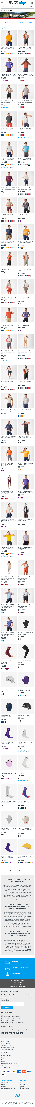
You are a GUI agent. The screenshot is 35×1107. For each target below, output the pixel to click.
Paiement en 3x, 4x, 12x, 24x (9, 1063)
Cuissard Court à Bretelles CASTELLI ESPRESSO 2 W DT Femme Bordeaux (8, 492)
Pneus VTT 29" (5, 1086)
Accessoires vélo (24, 1090)
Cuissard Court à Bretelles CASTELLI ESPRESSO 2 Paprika (8, 296)
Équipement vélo (24, 1088)
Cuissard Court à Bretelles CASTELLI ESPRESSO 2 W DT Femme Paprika (24, 578)
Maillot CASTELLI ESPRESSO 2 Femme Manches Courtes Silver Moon (9, 521)
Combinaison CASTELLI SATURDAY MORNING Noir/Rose (26, 437)
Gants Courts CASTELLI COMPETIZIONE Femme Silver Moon (25, 830)
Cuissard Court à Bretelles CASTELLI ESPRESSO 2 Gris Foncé (7, 383)
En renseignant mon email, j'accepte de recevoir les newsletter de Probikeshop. (17, 999)
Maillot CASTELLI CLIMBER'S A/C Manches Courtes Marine (9, 437)
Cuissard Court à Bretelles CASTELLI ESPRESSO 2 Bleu (24, 188)
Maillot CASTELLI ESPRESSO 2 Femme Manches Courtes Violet (25, 492)
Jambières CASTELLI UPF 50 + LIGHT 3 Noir (25, 661)
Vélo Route (23, 1084)
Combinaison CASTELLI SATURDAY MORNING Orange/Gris (7, 464)
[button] (2, 3)
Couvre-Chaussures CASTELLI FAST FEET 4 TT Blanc (8, 802)
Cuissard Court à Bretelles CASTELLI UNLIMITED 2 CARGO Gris (8, 352)
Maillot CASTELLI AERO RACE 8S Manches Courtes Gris (25, 215)
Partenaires (19, 1105)
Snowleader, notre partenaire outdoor (11, 1053)
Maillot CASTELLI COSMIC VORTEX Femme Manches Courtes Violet (7, 634)
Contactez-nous (5, 1067)
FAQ (2, 1058)
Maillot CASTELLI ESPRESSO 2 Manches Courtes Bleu (8, 242)
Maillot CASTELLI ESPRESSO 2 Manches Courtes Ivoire (8, 159)
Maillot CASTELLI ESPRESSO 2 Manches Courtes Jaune (8, 548)
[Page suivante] (29, 870)
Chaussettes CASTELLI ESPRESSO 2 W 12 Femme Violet (8, 857)
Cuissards (20, 22)
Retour (3, 1061)
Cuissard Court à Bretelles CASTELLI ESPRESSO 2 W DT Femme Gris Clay (8, 578)
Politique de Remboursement (20, 1103)
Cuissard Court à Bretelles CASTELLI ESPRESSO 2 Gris (24, 48)
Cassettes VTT (5, 1082)
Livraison (3, 1060)
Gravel (22, 1086)
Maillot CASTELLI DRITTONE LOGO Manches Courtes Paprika (26, 75)
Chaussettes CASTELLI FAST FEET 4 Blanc (25, 772)
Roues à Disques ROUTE (8, 1088)
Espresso (8, 22)
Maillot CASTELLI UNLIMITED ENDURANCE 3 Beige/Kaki (8, 410)
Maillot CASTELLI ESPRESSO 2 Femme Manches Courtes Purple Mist (25, 548)
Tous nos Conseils (6, 1045)
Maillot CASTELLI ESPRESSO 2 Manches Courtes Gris (8, 129)
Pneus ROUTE (5, 1090)
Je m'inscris (7, 1007)
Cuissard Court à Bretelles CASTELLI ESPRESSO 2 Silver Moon (24, 269)
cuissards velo (25, 947)
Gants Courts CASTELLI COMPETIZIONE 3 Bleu (6, 716)
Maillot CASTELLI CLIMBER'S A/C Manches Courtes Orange (25, 242)
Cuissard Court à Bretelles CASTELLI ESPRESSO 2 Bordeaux (9, 215)
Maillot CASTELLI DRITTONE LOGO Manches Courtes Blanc (25, 129)
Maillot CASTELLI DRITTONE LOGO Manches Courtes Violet (8, 75)
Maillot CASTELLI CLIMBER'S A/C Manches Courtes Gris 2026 (25, 410)
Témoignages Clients (7, 1049)
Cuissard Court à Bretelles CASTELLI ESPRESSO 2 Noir (24, 382)
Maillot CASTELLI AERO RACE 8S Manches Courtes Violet (25, 324)
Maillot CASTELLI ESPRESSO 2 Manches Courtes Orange (8, 48)
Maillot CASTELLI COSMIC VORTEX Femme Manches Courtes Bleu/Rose (7, 606)
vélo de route (26, 885)
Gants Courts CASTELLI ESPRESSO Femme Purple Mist (8, 772)
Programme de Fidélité (7, 1047)
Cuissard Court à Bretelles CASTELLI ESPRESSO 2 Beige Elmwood (25, 352)
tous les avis (14, 986)
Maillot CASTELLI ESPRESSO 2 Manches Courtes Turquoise (25, 159)
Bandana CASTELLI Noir (23, 715)
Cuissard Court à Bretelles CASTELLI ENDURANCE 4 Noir (8, 101)
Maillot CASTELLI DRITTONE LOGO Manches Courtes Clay (25, 101)
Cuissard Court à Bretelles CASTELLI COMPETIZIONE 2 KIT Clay (25, 297)
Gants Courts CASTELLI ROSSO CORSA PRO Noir (25, 633)
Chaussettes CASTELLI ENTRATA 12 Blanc (26, 743)
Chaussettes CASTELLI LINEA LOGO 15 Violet (8, 743)
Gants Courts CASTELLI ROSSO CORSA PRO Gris (8, 829)
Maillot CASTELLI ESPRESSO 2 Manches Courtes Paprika (8, 324)
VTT (21, 1082)
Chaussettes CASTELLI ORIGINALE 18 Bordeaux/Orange (6, 662)
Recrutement (5, 1051)
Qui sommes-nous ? (6, 1043)
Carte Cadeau (5, 1065)
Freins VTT (4, 1084)
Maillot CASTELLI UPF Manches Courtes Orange (25, 464)
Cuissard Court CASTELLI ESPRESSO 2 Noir (7, 268)
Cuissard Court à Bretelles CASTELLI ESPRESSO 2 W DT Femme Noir (24, 606)
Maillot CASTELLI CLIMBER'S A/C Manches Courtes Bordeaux (9, 188)
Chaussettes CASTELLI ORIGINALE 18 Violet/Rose (24, 802)
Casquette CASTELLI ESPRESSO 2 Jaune (26, 857)
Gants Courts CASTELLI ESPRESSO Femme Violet (24, 689)
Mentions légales (20, 1102)
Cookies (26, 1105)
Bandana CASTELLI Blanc (7, 689)
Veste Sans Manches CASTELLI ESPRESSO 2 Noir (25, 520)
